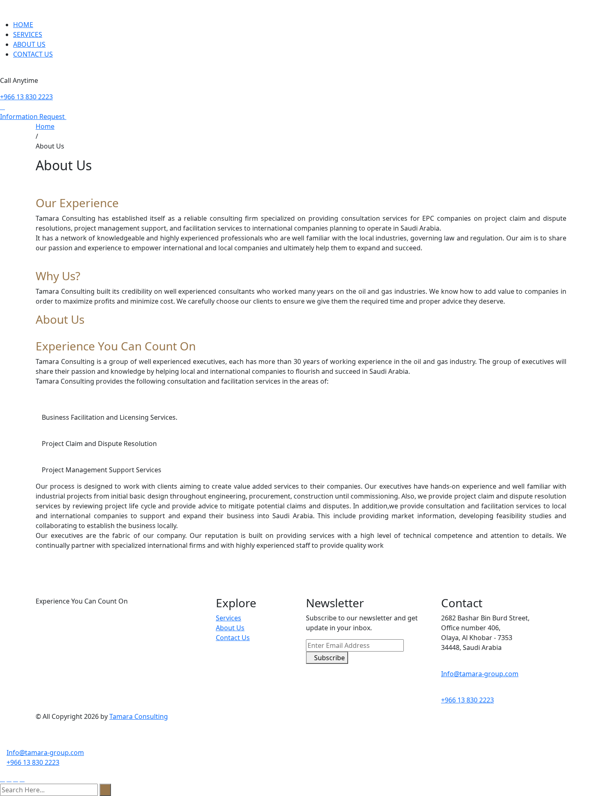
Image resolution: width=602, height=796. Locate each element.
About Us (230, 627)
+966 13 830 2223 (26, 96)
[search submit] (105, 790)
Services (228, 617)
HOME (23, 24)
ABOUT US (29, 44)
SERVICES (27, 34)
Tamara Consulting (138, 716)
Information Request (33, 116)
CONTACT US (33, 54)
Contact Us (233, 637)
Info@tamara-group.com (479, 673)
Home (45, 126)
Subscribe (329, 657)
